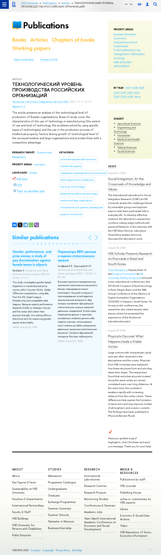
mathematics (137, 54)
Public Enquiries (21, 535)
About (17, 469)
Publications (46, 25)
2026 (135, 87)
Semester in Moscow (61, 521)
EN (131, 4)
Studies (54, 469)
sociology (119, 58)
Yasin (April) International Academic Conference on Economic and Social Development (100, 524)
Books (19, 39)
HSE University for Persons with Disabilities (26, 526)
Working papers (31, 48)
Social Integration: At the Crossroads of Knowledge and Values (129, 183)
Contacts (35, 550)
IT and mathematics (125, 50)
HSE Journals (128, 486)
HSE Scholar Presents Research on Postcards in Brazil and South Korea (130, 258)
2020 (117, 96)
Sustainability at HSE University (24, 490)
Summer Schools (58, 515)
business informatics (125, 34)
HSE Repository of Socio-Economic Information (136, 534)
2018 (130, 96)
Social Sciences (126, 151)
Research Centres (95, 486)
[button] (34, 244)
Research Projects (95, 492)
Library (124, 509)
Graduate (54, 495)
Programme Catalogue (62, 482)
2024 (117, 92)
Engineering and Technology (125, 129)
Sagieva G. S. (19, 106)
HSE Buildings (20, 518)
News (112, 166)
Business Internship (59, 528)
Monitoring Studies (96, 499)
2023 (123, 92)
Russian (33, 172)
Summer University (59, 508)
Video (123, 526)
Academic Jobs (93, 512)
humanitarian (121, 46)
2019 (123, 96)
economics (120, 38)
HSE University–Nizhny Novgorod (125, 275)
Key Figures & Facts (24, 482)
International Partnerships (28, 505)
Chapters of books (73, 39)
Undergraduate (57, 489)
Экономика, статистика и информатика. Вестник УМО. (41, 101)
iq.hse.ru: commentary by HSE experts (135, 500)
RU (126, 4)
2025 (141, 87)
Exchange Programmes (62, 502)
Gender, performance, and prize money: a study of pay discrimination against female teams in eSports (32, 258)
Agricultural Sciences (129, 123)
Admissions (54, 476)
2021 (137, 92)
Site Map (77, 550)
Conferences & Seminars (99, 505)
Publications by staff (132, 479)
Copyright (48, 550)
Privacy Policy (63, 550)
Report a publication (24, 59)
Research (92, 469)
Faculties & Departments (27, 499)
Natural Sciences (126, 147)
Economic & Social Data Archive (134, 517)
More (137, 96)
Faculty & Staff (21, 512)
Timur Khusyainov (117, 270)
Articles (39, 39)
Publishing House (130, 492)
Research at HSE (49, 59)
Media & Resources (129, 471)
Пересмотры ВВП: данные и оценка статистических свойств (77, 255)
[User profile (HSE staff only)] (147, 4)
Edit (150, 549)
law (138, 50)
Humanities (123, 135)
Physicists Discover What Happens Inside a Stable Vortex (126, 341)
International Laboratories (92, 477)
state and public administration (123, 64)
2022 (130, 92)
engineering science (125, 42)
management (121, 54)
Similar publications (35, 237)
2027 (128, 87)
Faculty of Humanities (124, 274)
